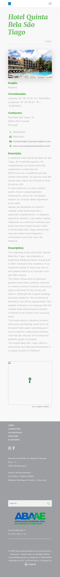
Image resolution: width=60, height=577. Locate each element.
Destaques (13, 436)
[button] (30, 380)
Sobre (11, 425)
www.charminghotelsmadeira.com (31, 146)
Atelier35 (32, 564)
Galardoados (15, 432)
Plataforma (14, 440)
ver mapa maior (40, 407)
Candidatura (14, 429)
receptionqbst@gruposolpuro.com (32, 141)
